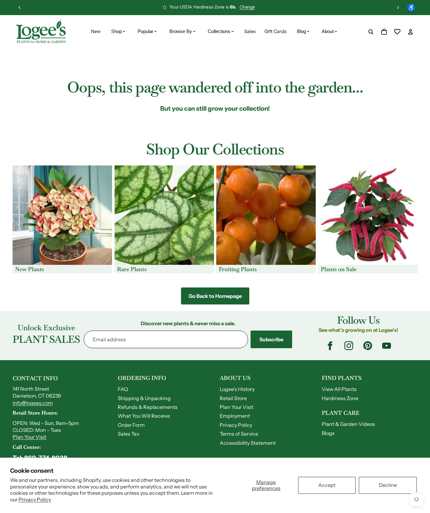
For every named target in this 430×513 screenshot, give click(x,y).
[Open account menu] (410, 32)
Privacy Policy (35, 499)
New (96, 31)
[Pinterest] (367, 345)
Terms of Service (239, 434)
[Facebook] (330, 345)
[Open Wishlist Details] (397, 31)
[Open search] (371, 32)
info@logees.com (33, 403)
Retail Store (233, 398)
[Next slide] (398, 7)
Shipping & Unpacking (144, 398)
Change (247, 7)
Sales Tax (128, 434)
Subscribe (271, 339)
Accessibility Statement (248, 443)
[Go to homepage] (40, 32)
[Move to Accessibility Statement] (411, 7)
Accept (327, 485)
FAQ (123, 389)
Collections (219, 31)
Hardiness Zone (340, 398)
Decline (388, 485)
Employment (235, 416)
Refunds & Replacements (148, 407)
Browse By (180, 31)
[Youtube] (386, 345)
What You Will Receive (144, 416)
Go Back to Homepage (215, 296)
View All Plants (339, 389)
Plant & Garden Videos (348, 424)
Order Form (131, 425)
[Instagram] (349, 345)
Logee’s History (237, 389)
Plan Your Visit (29, 437)
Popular (145, 31)
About (328, 31)
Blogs (328, 433)
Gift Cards (275, 31)
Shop (116, 31)
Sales (250, 31)
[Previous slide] (19, 7)
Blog (301, 31)
